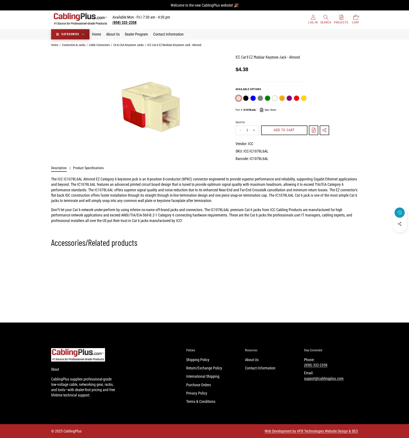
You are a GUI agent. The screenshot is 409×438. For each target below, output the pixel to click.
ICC (250, 143)
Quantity (240, 122)
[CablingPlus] (80, 19)
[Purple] (289, 98)
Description (59, 168)
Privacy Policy (196, 393)
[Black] (246, 98)
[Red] (297, 98)
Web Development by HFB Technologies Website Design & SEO (311, 431)
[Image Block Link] (78, 354)
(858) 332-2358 (315, 365)
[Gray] (260, 98)
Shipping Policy (197, 359)
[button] (325, 20)
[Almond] (239, 98)
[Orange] (282, 98)
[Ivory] (275, 98)
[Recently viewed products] (400, 212)
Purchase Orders (198, 385)
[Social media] (400, 224)
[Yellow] (304, 98)
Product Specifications (88, 168)
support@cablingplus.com (324, 378)
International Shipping (202, 376)
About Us (252, 359)
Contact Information (260, 368)
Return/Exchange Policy (204, 368)
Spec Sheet (270, 109)
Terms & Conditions (200, 401)
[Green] (268, 98)
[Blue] (253, 98)
